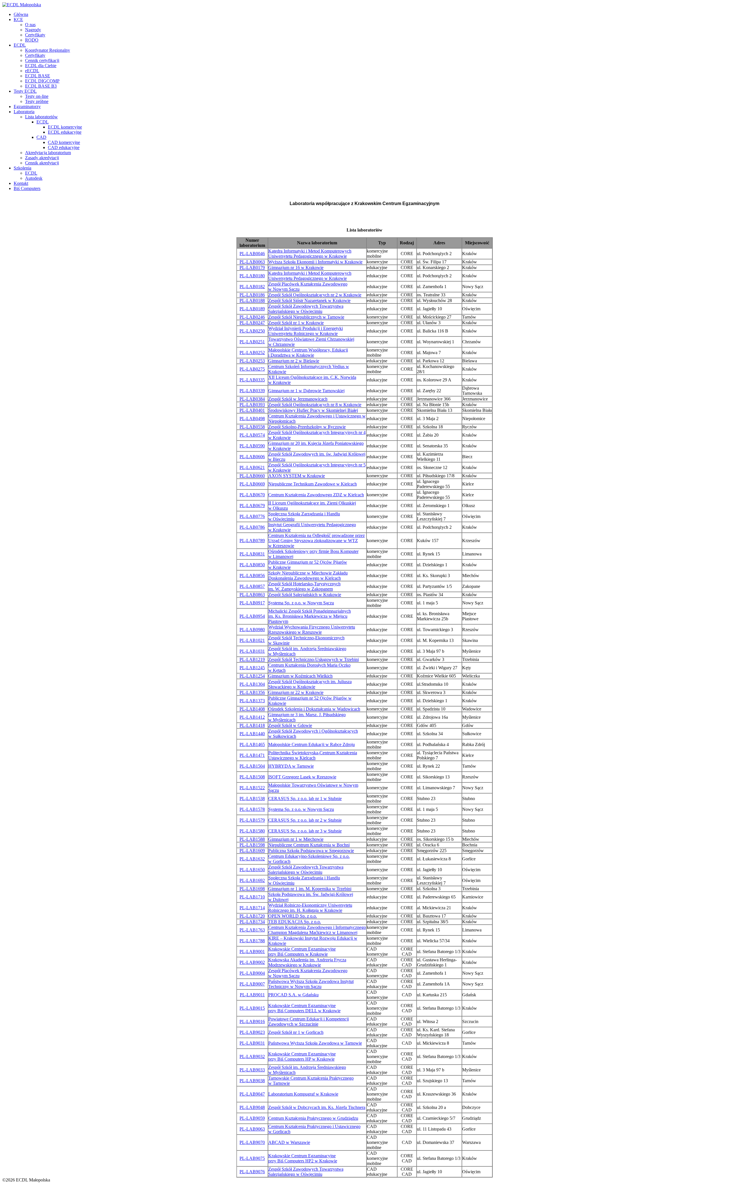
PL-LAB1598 (252, 844)
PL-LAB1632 (252, 858)
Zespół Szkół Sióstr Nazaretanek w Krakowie (309, 300)
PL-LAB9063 (252, 1129)
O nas (30, 24)
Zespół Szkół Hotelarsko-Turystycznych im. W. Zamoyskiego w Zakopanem (304, 586)
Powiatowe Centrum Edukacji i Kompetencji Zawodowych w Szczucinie (308, 1021)
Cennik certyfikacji (42, 60)
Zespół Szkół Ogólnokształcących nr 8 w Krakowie (314, 404)
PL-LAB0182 (252, 286)
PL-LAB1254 (252, 675)
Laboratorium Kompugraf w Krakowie (303, 1094)
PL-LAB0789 (252, 540)
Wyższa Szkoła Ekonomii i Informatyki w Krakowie (315, 261)
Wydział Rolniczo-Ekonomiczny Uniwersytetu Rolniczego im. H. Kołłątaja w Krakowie (310, 908)
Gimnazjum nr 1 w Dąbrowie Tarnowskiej (306, 390)
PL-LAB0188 (252, 300)
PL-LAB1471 (252, 755)
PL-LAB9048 (252, 1107)
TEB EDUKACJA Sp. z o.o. (294, 921)
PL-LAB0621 (252, 467)
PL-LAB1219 (252, 659)
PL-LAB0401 (252, 410)
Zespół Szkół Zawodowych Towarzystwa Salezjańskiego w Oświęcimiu (305, 309)
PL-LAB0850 (252, 564)
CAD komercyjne (64, 142)
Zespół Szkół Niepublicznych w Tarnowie (306, 317)
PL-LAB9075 (252, 1158)
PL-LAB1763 (252, 929)
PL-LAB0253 (252, 360)
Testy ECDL (25, 91)
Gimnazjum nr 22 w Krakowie (295, 692)
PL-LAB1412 (252, 717)
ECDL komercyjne (65, 127)
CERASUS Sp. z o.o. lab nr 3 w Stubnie (305, 831)
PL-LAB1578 (252, 809)
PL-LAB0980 (252, 629)
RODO (31, 40)
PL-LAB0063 (252, 261)
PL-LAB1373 (252, 700)
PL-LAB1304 (252, 684)
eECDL (32, 70)
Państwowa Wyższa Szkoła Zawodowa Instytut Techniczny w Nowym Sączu (311, 984)
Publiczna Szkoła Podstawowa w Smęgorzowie (311, 850)
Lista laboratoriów (41, 116)
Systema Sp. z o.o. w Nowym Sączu (301, 602)
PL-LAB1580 (252, 831)
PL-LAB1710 (252, 896)
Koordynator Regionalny (47, 50)
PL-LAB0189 (252, 308)
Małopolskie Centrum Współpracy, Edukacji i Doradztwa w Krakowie (308, 353)
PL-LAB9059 (252, 1118)
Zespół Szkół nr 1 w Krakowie (296, 322)
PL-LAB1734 (252, 921)
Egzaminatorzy (27, 106)
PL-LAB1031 (252, 651)
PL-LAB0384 (252, 398)
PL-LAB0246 (252, 317)
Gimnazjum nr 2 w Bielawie (293, 360)
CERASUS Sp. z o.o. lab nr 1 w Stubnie (305, 798)
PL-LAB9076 (252, 1171)
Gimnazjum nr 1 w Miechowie (295, 839)
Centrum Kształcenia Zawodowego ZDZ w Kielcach (316, 494)
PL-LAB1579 (252, 820)
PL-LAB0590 (252, 445)
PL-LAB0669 (252, 484)
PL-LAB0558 (252, 426)
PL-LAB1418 (252, 725)
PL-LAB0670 (252, 494)
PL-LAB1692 (252, 880)
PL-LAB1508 (252, 776)
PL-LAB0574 (252, 435)
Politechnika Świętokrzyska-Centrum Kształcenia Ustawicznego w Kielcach (312, 755)
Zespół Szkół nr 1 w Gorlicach (295, 1032)
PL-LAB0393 (252, 404)
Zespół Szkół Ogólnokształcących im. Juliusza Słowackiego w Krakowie (310, 684)
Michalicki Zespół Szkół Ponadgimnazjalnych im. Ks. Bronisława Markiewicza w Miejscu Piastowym (309, 616)
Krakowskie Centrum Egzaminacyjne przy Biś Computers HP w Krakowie (302, 1056)
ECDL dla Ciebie (40, 65)
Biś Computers (27, 188)
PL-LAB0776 (252, 516)
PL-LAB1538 (252, 798)
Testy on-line (36, 96)
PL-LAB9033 (252, 1069)
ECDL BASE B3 (41, 86)
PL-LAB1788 (252, 940)
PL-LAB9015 (252, 1008)
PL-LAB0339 (252, 390)
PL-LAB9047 (252, 1094)
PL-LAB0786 (252, 527)
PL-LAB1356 (252, 692)
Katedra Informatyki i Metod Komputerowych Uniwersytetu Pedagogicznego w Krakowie (309, 254)
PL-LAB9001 (252, 951)
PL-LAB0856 (252, 575)
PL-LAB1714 (252, 907)
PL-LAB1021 (252, 640)
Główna (21, 14)
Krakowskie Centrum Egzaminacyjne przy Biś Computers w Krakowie (302, 951)
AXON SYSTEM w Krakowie (296, 475)
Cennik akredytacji (42, 162)
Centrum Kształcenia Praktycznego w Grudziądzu (313, 1118)
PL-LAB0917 (252, 602)
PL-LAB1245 (252, 667)
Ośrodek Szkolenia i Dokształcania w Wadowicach (314, 708)
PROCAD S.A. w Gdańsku (293, 994)
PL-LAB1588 (252, 839)
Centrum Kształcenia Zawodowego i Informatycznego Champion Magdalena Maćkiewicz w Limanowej (317, 930)
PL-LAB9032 (252, 1056)
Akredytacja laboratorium (48, 152)
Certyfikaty (35, 34)
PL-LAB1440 (252, 733)
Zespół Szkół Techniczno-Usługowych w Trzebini (313, 659)
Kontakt (21, 183)
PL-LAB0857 (252, 586)
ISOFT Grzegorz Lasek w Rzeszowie (302, 776)
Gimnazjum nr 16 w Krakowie (295, 267)
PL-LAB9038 (252, 1080)
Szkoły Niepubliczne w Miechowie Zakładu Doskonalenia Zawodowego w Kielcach (308, 575)
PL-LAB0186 (252, 294)
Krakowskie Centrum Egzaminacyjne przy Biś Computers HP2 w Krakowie (302, 1158)
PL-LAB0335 (252, 379)
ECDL (20, 45)
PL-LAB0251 (252, 341)
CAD (41, 137)
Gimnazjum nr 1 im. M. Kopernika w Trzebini (309, 888)
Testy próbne (36, 101)
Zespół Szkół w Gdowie (290, 725)
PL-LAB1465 (252, 744)
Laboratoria (24, 111)
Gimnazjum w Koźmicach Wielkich (300, 675)
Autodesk (33, 178)
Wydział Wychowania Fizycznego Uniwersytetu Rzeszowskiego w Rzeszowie (311, 630)
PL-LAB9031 (252, 1043)
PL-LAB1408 (252, 708)
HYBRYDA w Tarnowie (291, 766)
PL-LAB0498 (252, 418)
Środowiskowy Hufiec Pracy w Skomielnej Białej (313, 410)
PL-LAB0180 (252, 275)
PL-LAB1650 (252, 869)
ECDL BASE (37, 75)
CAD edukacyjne (63, 147)
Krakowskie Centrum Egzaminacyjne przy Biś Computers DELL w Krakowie (304, 1008)
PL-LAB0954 (252, 616)
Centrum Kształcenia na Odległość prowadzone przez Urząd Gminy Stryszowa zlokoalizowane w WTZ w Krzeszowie (316, 540)
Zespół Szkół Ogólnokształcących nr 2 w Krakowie (314, 294)
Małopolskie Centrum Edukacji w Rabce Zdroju (311, 744)
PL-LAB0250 (252, 331)
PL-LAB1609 (252, 850)
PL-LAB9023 (252, 1032)
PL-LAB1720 (252, 916)
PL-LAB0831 (252, 553)
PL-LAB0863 (252, 594)
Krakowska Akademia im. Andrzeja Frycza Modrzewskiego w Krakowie (307, 962)
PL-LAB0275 (252, 369)
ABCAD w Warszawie (289, 1142)
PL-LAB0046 (252, 253)
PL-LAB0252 (252, 352)
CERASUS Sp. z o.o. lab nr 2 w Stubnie (305, 820)
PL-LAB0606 (252, 456)
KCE (18, 19)
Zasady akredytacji (42, 157)
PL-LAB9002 (252, 962)
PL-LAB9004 (252, 973)
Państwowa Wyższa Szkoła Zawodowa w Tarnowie (315, 1043)
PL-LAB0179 (252, 267)
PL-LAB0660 (252, 475)
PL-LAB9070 (252, 1142)
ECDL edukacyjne (64, 132)
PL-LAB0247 (252, 322)
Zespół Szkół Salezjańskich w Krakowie (304, 594)
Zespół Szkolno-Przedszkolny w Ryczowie (307, 426)
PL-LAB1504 (252, 766)
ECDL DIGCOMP (42, 80)
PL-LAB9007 (252, 984)
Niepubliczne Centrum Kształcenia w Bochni (309, 844)
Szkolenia (22, 168)
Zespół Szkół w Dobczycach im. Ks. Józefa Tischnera (316, 1107)
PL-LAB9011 (252, 994)
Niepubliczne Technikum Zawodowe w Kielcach (312, 484)
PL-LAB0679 (252, 505)
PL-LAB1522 (252, 787)
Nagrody (33, 29)
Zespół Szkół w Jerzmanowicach (297, 398)
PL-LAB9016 (252, 1021)
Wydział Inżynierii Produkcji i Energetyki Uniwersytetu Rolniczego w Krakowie (305, 331)
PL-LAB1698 (252, 888)
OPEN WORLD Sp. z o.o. (292, 916)
